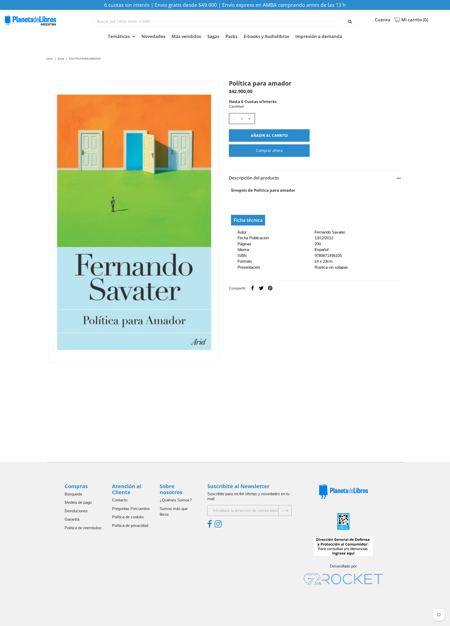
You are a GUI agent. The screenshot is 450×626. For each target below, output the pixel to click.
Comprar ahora (269, 150)
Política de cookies (128, 517)
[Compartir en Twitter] (261, 288)
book (61, 58)
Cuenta (382, 20)
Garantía (72, 519)
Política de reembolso (83, 528)
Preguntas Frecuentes (131, 508)
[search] (225, 21)
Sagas (213, 36)
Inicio (50, 58)
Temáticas (119, 36)
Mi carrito (414, 20)
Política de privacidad (130, 525)
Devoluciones (76, 511)
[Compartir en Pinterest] (270, 288)
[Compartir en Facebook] (253, 288)
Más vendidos (186, 36)
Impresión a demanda (318, 36)
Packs (232, 36)
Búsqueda (73, 494)
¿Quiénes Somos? (176, 500)
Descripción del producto (254, 178)
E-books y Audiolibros (266, 36)
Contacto (119, 500)
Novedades (153, 36)
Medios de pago (78, 502)
